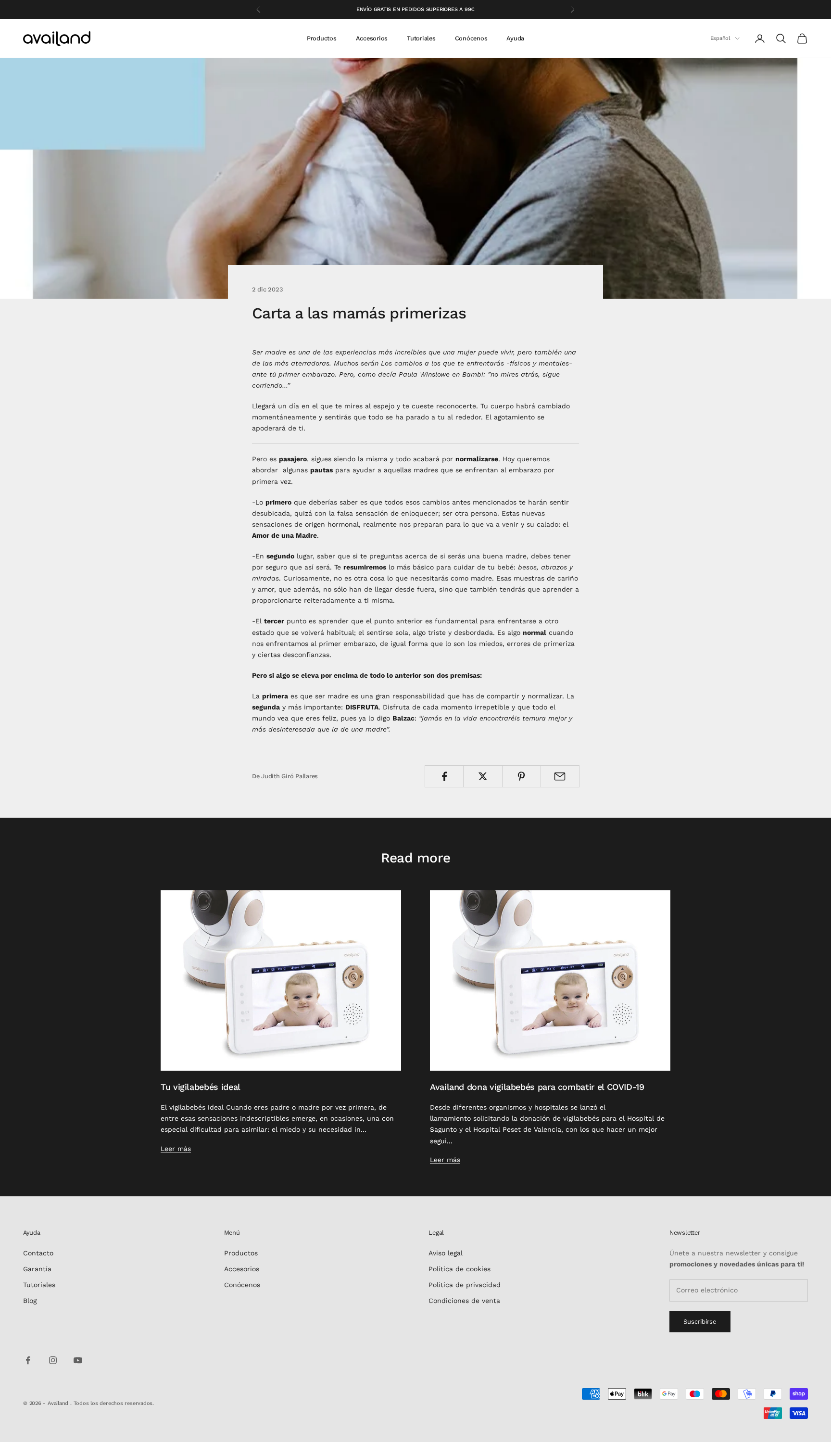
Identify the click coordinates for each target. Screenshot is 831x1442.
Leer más (176, 1148)
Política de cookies (459, 1269)
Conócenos (471, 38)
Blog (30, 1300)
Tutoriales (421, 38)
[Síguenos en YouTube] (78, 1360)
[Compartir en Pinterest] (522, 776)
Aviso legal (445, 1253)
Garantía (37, 1269)
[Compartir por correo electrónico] (560, 776)
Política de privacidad (464, 1285)
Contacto (38, 1253)
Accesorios (372, 38)
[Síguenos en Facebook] (28, 1360)
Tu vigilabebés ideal (200, 1087)
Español (720, 38)
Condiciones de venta (464, 1300)
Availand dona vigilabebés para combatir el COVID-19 (537, 1087)
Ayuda (515, 38)
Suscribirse (700, 1321)
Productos (322, 38)
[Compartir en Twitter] (483, 776)
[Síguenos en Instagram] (53, 1360)
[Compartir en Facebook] (444, 776)
